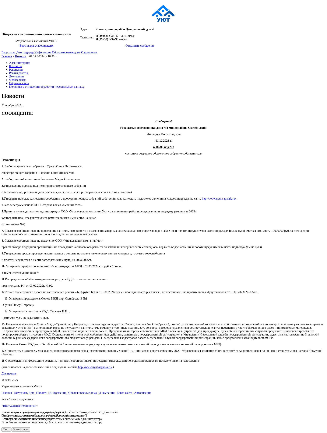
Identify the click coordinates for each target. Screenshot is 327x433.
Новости (28, 52)
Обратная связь (19, 83)
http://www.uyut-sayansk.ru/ (219, 198)
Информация (42, 52)
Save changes (21, 429)
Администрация (19, 62)
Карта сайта (124, 392)
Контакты (15, 66)
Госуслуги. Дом (12, 52)
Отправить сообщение (139, 45)
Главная (7, 56)
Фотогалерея (17, 79)
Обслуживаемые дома (66, 52)
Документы (16, 76)
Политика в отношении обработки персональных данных (46, 86)
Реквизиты (16, 69)
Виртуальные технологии (19, 405)
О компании (89, 52)
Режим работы (18, 73)
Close (6, 429)
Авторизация (142, 392)
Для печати (9, 373)
